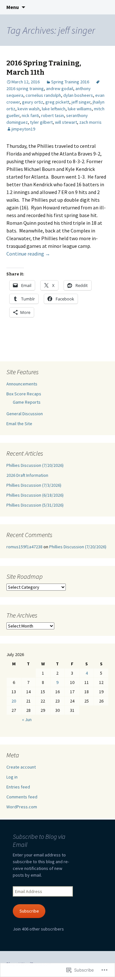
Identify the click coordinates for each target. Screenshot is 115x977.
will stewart (66, 122)
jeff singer (81, 102)
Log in (12, 777)
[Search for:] (103, 7)
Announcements (21, 384)
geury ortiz (32, 102)
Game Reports (27, 402)
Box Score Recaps (23, 394)
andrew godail (59, 88)
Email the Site (19, 423)
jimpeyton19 (23, 129)
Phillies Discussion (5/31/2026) (35, 505)
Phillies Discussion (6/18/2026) (35, 495)
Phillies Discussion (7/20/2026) (35, 465)
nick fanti (30, 115)
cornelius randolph (43, 95)
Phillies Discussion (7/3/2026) (33, 485)
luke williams (80, 109)
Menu (12, 7)
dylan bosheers (78, 95)
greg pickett (57, 102)
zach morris (90, 122)
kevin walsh (29, 109)
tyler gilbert (41, 122)
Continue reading (28, 253)
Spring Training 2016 (70, 82)
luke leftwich (53, 109)
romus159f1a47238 (24, 547)
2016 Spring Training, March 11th (43, 68)
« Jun (27, 719)
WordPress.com (21, 807)
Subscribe (29, 911)
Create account (21, 767)
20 (14, 701)
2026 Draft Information (27, 475)
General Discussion (24, 414)
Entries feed (18, 787)
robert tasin (52, 115)
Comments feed (21, 797)
